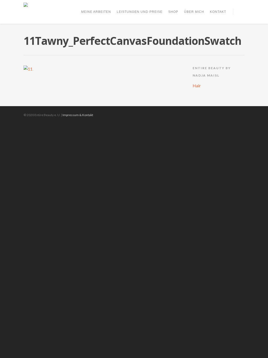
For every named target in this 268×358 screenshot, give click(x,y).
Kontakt (218, 12)
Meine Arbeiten (96, 12)
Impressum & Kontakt (78, 115)
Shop (173, 12)
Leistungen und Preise (140, 12)
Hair (197, 85)
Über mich (194, 12)
